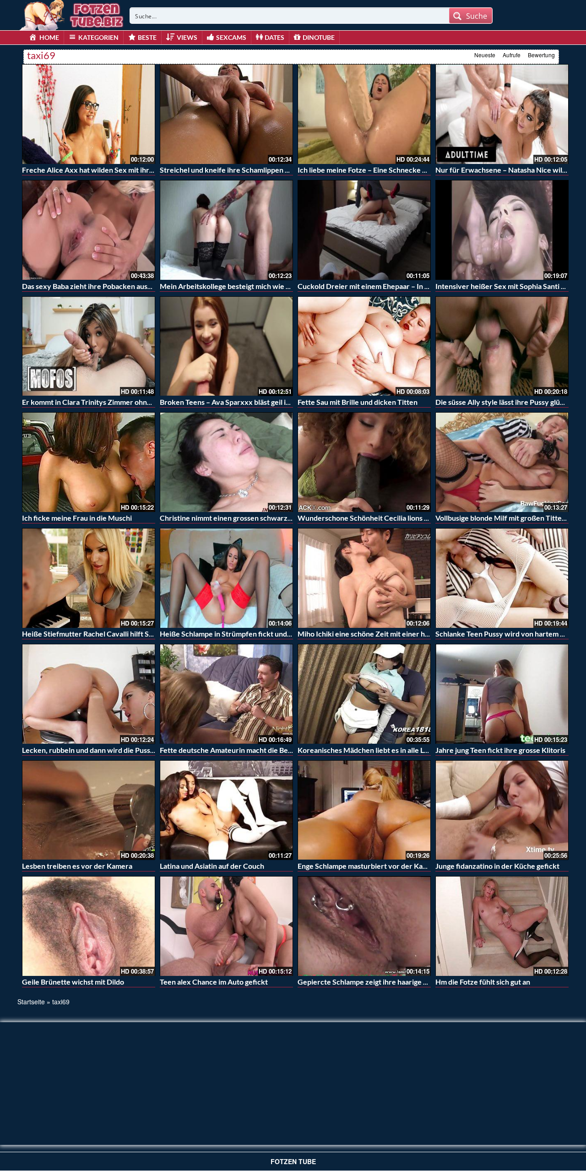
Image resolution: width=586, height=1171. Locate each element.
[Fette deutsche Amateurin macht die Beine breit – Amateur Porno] (226, 694)
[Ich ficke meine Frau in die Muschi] (88, 462)
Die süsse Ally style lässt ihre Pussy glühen (503, 402)
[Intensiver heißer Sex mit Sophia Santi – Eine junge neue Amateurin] (502, 230)
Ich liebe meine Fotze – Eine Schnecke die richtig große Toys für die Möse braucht (430, 169)
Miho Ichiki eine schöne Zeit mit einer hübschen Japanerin (392, 633)
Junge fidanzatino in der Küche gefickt (497, 865)
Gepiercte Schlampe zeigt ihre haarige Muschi (372, 981)
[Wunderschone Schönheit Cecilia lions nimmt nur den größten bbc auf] (364, 462)
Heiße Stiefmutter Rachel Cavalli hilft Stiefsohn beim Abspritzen (126, 633)
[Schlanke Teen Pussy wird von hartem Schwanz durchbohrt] (502, 578)
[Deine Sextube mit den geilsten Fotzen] (72, 13)
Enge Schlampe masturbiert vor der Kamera (369, 865)
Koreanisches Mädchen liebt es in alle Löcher (370, 750)
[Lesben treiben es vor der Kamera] (88, 810)
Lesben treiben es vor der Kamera (77, 865)
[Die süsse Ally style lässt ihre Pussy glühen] (502, 346)
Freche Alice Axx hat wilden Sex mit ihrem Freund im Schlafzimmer (131, 169)
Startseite (31, 1001)
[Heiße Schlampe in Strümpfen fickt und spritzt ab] (226, 578)
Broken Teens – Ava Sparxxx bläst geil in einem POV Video (254, 402)
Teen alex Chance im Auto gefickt (214, 981)
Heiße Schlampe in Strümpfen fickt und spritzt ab (239, 633)
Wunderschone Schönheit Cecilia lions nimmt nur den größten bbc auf (411, 517)
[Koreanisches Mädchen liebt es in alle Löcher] (364, 694)
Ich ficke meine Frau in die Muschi (77, 517)
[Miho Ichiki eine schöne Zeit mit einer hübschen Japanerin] (364, 578)
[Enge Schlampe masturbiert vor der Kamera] (364, 810)
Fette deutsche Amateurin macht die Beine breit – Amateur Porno (266, 750)
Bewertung (541, 55)
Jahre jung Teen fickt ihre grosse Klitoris (500, 750)
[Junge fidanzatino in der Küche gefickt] (502, 810)
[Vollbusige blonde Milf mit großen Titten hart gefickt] (502, 462)
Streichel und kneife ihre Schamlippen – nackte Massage (251, 169)
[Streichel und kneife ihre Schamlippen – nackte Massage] (226, 114)
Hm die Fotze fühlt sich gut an (482, 981)
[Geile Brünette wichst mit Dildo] (88, 926)
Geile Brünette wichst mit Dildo (73, 981)
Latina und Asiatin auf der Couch (212, 865)
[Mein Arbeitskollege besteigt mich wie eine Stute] (226, 230)
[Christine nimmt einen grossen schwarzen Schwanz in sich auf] (226, 462)
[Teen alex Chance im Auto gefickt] (226, 926)
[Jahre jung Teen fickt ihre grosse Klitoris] (502, 694)
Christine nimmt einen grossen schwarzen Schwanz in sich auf (260, 517)
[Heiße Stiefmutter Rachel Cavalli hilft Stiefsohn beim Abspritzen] (88, 578)
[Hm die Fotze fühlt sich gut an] (502, 926)
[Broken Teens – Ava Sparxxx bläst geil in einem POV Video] (226, 346)
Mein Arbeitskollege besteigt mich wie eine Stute (239, 286)
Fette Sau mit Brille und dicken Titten (358, 402)
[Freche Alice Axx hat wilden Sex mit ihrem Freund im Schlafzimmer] (88, 114)
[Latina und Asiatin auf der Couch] (226, 810)
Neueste (484, 55)
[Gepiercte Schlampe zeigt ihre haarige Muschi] (364, 926)
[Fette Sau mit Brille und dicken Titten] (364, 346)
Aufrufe (512, 55)
